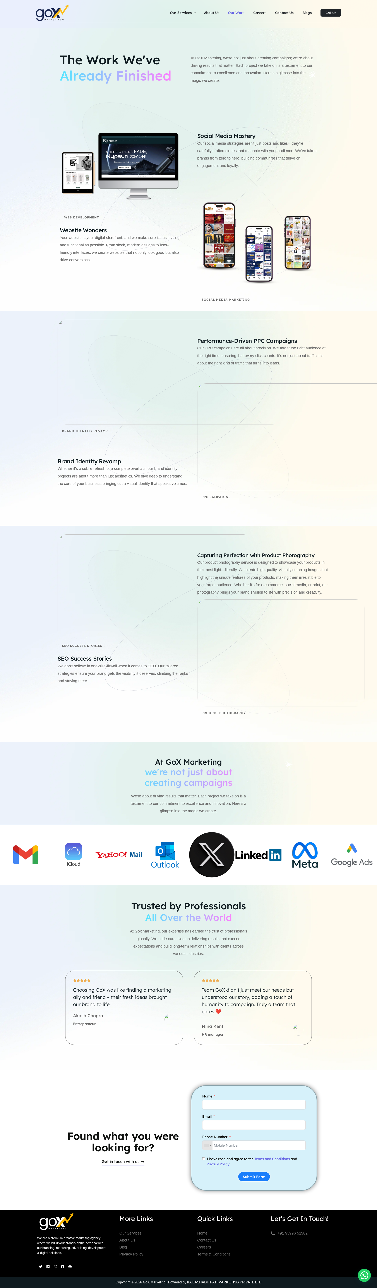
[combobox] (207, 1145)
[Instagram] (55, 1266)
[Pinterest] (70, 1266)
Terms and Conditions (272, 1159)
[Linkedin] (48, 1266)
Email (207, 1116)
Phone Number (215, 1137)
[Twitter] (40, 1266)
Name (207, 1096)
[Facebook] (62, 1266)
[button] (364, 1275)
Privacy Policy (218, 1164)
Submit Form (254, 1177)
